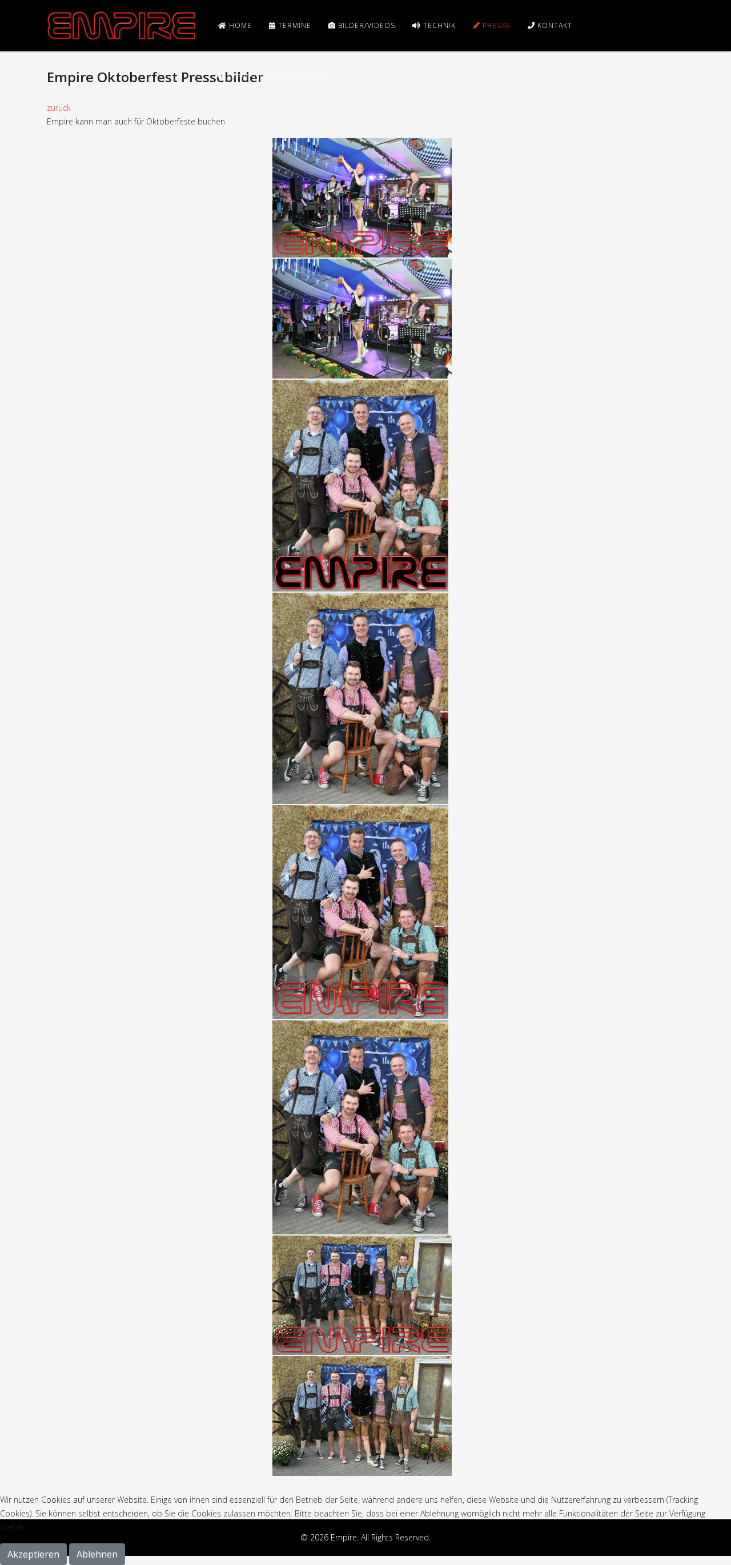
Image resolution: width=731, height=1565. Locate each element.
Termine (293, 25)
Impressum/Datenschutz (278, 77)
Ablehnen (97, 1554)
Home (239, 25)
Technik (438, 25)
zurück (59, 107)
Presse (495, 25)
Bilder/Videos (365, 25)
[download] (362, 196)
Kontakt (553, 25)
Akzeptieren (33, 1554)
